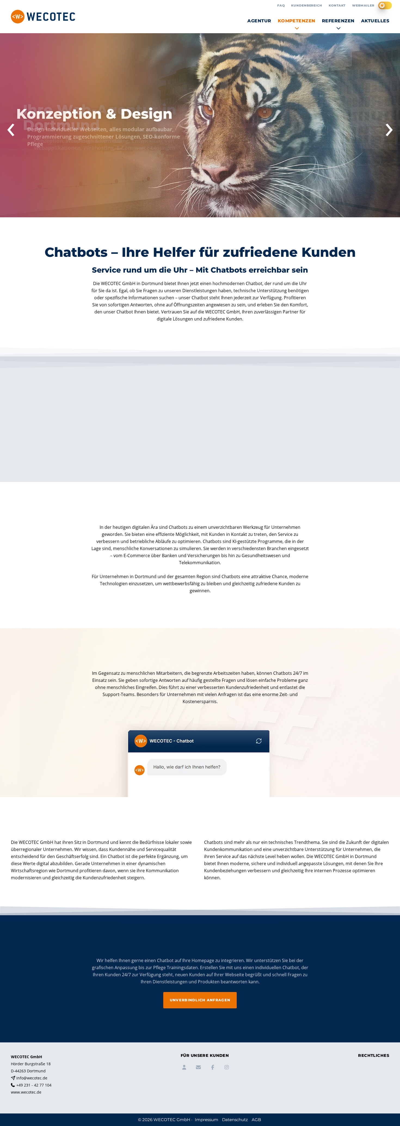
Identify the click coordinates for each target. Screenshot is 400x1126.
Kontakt (337, 5)
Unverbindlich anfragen (200, 1000)
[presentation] (10, 127)
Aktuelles (375, 20)
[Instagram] (226, 1068)
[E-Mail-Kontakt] (198, 1068)
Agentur (259, 20)
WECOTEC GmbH (171, 1119)
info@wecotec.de (31, 1078)
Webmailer (363, 5)
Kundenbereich (306, 5)
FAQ (281, 5)
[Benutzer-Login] (184, 1068)
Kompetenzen (296, 20)
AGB (362, 1088)
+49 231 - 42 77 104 (33, 1085)
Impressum (368, 1074)
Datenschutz (369, 1081)
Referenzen (338, 20)
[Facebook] (212, 1068)
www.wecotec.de (26, 1092)
